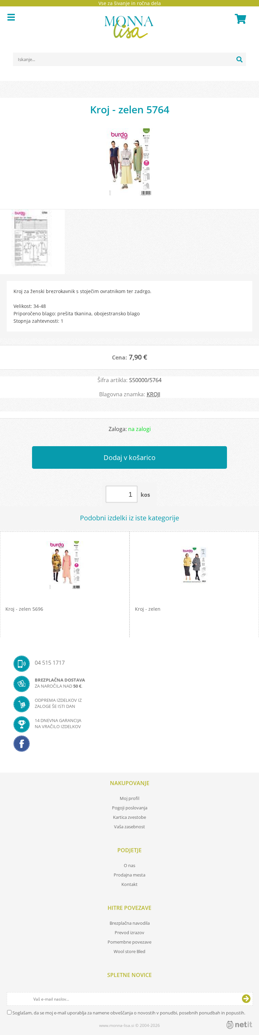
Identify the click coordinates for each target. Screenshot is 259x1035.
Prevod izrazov (129, 932)
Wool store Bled (129, 951)
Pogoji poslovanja (129, 808)
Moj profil (129, 798)
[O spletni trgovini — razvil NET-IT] (239, 1025)
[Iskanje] (239, 59)
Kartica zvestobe (129, 817)
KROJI (153, 394)
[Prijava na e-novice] (246, 999)
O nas (129, 865)
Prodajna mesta (129, 875)
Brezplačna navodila (130, 923)
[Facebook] (129, 746)
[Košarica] (239, 19)
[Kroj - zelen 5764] (129, 165)
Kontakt (129, 884)
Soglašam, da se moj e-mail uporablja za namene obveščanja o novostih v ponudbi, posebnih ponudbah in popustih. (128, 1013)
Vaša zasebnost (129, 827)
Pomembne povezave (129, 942)
